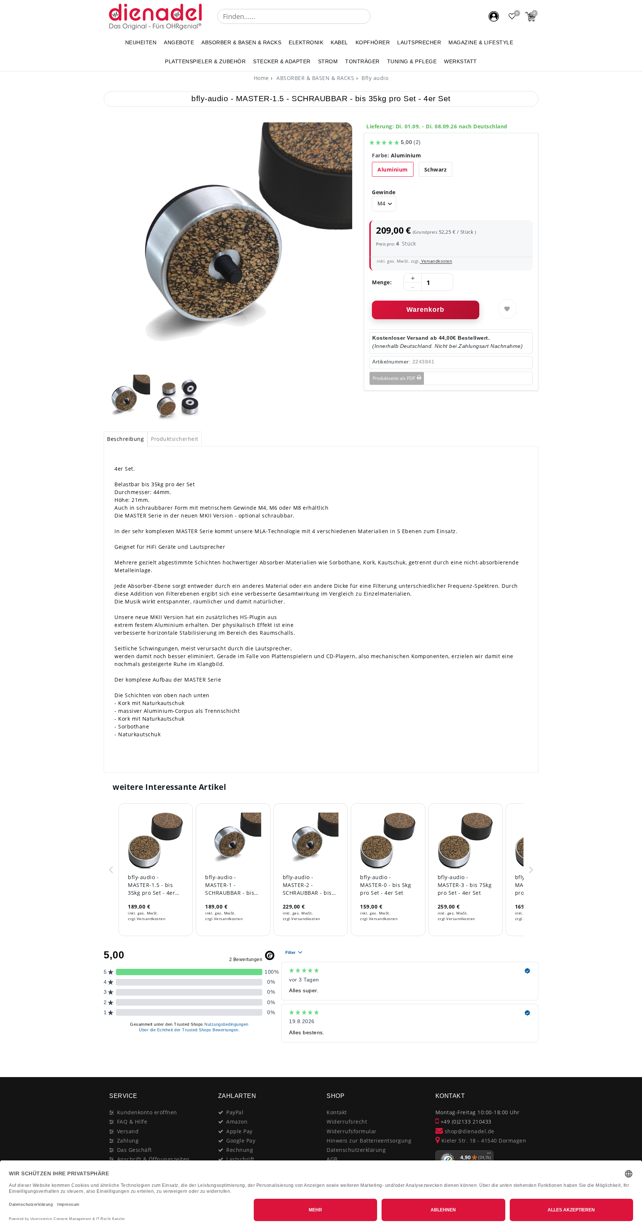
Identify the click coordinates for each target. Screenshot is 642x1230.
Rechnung (239, 1149)
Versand (128, 1131)
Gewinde (384, 192)
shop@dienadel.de (469, 1131)
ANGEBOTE (179, 42)
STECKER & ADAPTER (282, 61)
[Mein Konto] (494, 16)
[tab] (125, 439)
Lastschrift (240, 1159)
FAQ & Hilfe (132, 1121)
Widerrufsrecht (347, 1121)
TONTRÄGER (362, 61)
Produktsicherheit (174, 438)
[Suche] (375, 16)
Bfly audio (374, 77)
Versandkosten (436, 261)
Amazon (236, 1121)
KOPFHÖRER (373, 42)
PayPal (234, 1112)
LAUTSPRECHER (419, 42)
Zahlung (128, 1140)
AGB (332, 1159)
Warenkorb (425, 309)
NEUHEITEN (141, 42)
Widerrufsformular (352, 1131)
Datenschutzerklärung (356, 1149)
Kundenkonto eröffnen (147, 1112)
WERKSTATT (460, 61)
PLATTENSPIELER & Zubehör (205, 61)
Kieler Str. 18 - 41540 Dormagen (483, 1140)
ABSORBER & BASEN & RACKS (241, 42)
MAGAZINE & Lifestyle (480, 42)
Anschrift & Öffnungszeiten (153, 1159)
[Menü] (488, 1154)
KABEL (339, 42)
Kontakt (337, 1112)
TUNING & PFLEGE (412, 61)
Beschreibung (125, 438)
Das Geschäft (134, 1149)
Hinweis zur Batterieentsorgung (369, 1140)
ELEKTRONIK (306, 42)
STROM (328, 61)
